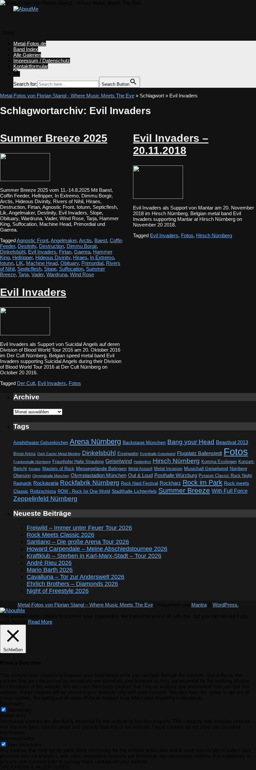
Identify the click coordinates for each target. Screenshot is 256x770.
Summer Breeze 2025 (53, 138)
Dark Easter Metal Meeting (58, 454)
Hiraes (80, 257)
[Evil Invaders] (25, 333)
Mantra (199, 605)
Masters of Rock (58, 468)
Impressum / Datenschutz (41, 60)
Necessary (20, 710)
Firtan (65, 252)
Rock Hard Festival (139, 483)
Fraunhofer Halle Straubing (78, 461)
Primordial (92, 263)
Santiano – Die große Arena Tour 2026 (78, 541)
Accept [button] (19, 622)
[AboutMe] (25, 9)
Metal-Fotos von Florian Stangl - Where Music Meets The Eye (67, 95)
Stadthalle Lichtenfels (134, 491)
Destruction (51, 246)
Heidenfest (142, 462)
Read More (40, 622)
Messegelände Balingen (101, 468)
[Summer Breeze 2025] (25, 179)
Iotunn (6, 263)
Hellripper (22, 257)
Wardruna (56, 274)
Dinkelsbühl (12, 252)
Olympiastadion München (98, 475)
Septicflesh (29, 269)
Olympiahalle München (50, 476)
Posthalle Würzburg (175, 475)
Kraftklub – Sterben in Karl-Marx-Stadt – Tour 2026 (94, 555)
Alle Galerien (27, 55)
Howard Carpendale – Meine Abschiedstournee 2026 (97, 548)
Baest (100, 240)
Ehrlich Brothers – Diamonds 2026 (72, 584)
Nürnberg (238, 468)
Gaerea (82, 252)
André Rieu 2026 (49, 562)
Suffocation (71, 269)
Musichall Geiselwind (206, 468)
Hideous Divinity (52, 257)
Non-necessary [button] (17, 738)
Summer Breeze (184, 490)
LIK (19, 263)
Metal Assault (140, 468)
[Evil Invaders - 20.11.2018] (158, 197)
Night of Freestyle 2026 (58, 591)
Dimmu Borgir (82, 246)
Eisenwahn (127, 453)
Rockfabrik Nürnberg (89, 482)
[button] (16, 74)
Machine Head (42, 263)
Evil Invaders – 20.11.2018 (170, 144)
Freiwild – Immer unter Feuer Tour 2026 (79, 527)
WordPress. (226, 605)
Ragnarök (22, 483)
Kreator (35, 469)
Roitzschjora (43, 491)
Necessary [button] (12, 703)
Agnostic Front (32, 240)
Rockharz (170, 483)
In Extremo (102, 257)
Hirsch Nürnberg (214, 235)
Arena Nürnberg (95, 441)
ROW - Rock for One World (84, 491)
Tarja (23, 274)
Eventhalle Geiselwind (157, 454)
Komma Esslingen (219, 461)
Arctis (85, 240)
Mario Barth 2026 (50, 569)
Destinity (27, 246)
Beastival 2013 (232, 442)
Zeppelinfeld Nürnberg (45, 498)
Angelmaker (64, 240)
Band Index (25, 49)
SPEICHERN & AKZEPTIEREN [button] (35, 767)
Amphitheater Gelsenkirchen (40, 442)
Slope (50, 269)
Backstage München (144, 442)
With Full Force (230, 491)
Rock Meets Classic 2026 (60, 534)
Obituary (69, 263)
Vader (37, 274)
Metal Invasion (168, 468)
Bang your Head (190, 441)
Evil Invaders (42, 252)
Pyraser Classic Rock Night (225, 475)
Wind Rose (82, 274)
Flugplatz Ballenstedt (199, 453)
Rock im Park (202, 482)
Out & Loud (140, 475)
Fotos (187, 235)
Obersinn (22, 475)
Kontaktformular (30, 66)
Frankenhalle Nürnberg (32, 462)
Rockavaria (45, 483)
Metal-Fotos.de (29, 43)
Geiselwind (118, 461)
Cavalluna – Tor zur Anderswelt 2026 (75, 576)
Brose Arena (24, 453)
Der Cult (26, 383)
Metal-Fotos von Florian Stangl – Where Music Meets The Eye (85, 605)
